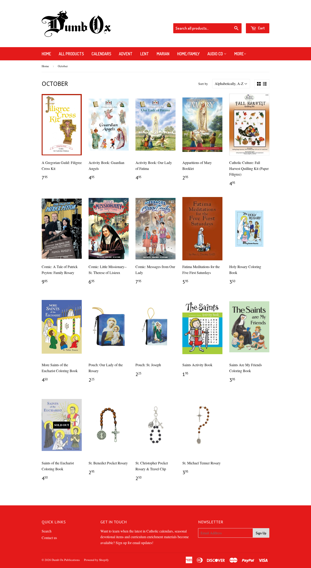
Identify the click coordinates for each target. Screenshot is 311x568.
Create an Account (256, 17)
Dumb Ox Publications (66, 560)
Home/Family (188, 53)
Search (46, 531)
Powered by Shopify (96, 560)
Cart (261, 28)
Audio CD (215, 53)
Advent (126, 53)
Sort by (203, 84)
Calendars (101, 53)
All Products (71, 53)
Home (46, 53)
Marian (163, 53)
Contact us (49, 537)
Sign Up (261, 533)
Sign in (233, 17)
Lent (144, 53)
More (239, 53)
